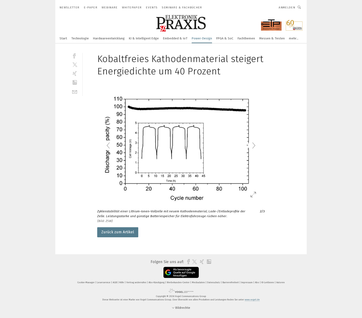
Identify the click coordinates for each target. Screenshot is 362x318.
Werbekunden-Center (178, 282)
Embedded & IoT (175, 38)
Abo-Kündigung (157, 282)
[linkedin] (74, 82)
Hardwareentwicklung (109, 38)
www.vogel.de (252, 299)
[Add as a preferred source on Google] (181, 272)
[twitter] (74, 64)
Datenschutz (214, 282)
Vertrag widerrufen (136, 282)
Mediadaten (199, 282)
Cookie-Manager (86, 282)
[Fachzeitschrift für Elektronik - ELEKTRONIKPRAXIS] (63, 38)
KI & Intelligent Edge (144, 38)
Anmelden (287, 7)
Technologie (80, 38)
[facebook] (74, 55)
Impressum (247, 282)
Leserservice (104, 282)
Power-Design (202, 38)
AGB (115, 282)
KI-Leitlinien (268, 282)
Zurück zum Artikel (117, 232)
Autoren (280, 282)
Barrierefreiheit (230, 282)
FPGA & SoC (224, 38)
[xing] (74, 73)
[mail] (74, 91)
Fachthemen (246, 38)
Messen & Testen (272, 38)
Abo (257, 282)
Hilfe (122, 282)
